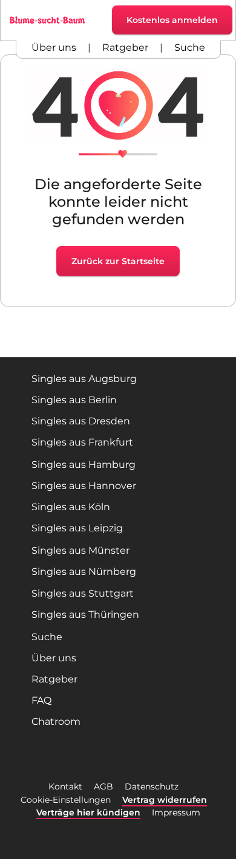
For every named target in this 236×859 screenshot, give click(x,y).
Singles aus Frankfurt (82, 442)
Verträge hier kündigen (88, 812)
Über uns (53, 47)
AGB (103, 786)
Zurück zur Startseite (118, 261)
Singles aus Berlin (74, 400)
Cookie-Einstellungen (66, 799)
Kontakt (65, 786)
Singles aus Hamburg (83, 464)
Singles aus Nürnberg (83, 571)
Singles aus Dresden (80, 421)
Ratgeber (125, 47)
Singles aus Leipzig (77, 528)
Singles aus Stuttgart (82, 593)
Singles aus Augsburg (84, 378)
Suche (189, 47)
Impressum (176, 812)
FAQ (41, 700)
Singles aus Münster (80, 550)
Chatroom (55, 721)
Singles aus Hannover (83, 485)
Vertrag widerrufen (164, 799)
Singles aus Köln (70, 507)
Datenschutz (152, 786)
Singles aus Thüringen (85, 614)
